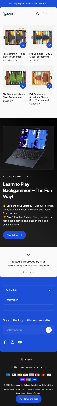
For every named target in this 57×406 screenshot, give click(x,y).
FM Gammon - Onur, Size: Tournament (40, 55)
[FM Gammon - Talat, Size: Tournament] (15, 37)
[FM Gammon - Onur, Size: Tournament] (41, 37)
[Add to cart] (49, 45)
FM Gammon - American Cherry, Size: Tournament (39, 97)
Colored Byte (47, 385)
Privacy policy (21, 389)
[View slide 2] (26, 272)
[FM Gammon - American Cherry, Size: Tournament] (41, 77)
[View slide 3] (30, 272)
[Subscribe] (49, 330)
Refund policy (9, 389)
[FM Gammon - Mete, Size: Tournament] (15, 77)
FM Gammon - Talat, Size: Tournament (14, 55)
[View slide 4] (34, 272)
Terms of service (34, 389)
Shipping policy (47, 389)
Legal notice (20, 393)
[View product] (23, 45)
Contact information (34, 393)
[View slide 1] (23, 272)
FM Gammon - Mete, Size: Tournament (14, 96)
